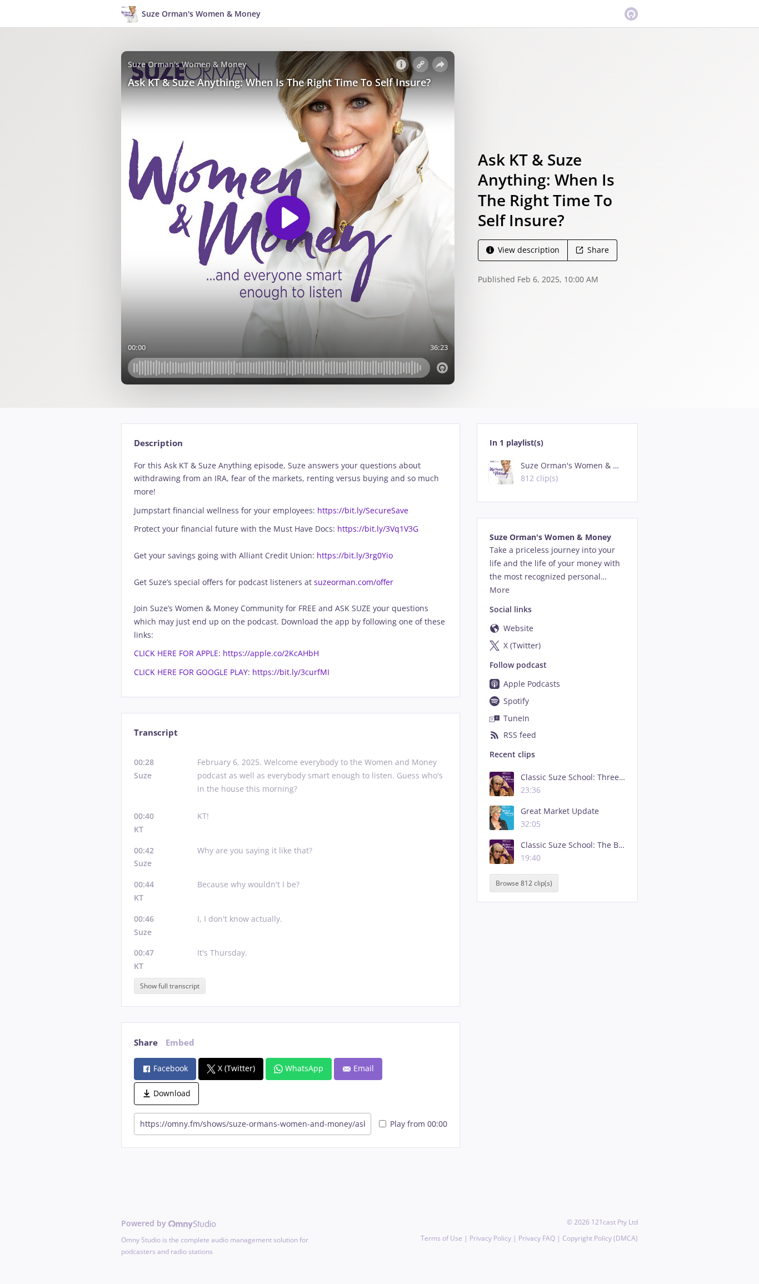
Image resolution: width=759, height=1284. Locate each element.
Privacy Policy (490, 1238)
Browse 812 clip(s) (524, 883)
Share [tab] (146, 1042)
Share (598, 249)
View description (529, 249)
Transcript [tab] (156, 732)
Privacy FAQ (536, 1238)
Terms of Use (441, 1238)
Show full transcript (169, 986)
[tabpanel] (290, 569)
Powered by (144, 1223)
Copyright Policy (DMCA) (600, 1238)
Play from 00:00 (418, 1123)
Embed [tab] (180, 1042)
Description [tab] (158, 443)
